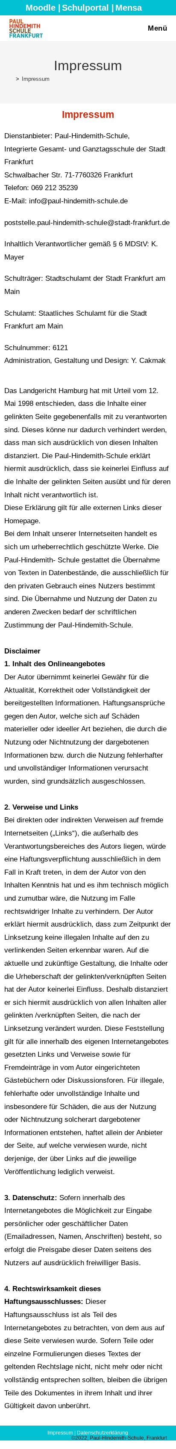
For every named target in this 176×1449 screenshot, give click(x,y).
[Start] (11, 79)
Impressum (36, 79)
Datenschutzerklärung (102, 1433)
